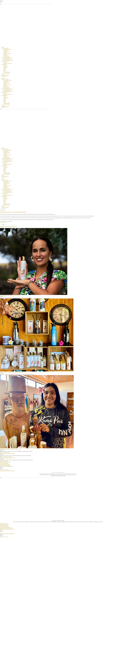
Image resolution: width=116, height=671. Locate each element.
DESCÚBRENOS (4, 64)
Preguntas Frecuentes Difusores (8, 60)
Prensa (5, 171)
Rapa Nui (5, 65)
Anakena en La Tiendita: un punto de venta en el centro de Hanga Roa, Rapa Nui (11, 372)
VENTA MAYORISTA (5, 75)
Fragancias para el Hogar (7, 53)
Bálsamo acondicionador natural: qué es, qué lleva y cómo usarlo (9, 295)
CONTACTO (4, 76)
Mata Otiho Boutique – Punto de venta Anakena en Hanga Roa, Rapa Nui (10, 449)
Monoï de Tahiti (6, 50)
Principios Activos (6, 55)
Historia (5, 68)
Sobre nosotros (6, 66)
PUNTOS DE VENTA (5, 61)
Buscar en (1, 467)
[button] (58, 1)
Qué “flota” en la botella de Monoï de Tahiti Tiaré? (7, 453)
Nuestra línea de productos (7, 49)
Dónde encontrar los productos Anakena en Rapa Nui (7, 457)
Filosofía (5, 67)
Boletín (5, 69)
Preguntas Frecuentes (7, 56)
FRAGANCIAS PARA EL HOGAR (7, 158)
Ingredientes (5, 54)
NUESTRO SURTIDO (5, 48)
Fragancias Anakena (6, 51)
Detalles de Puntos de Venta (8, 63)
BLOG (3, 74)
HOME (3, 47)
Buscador (5, 62)
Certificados (5, 52)
